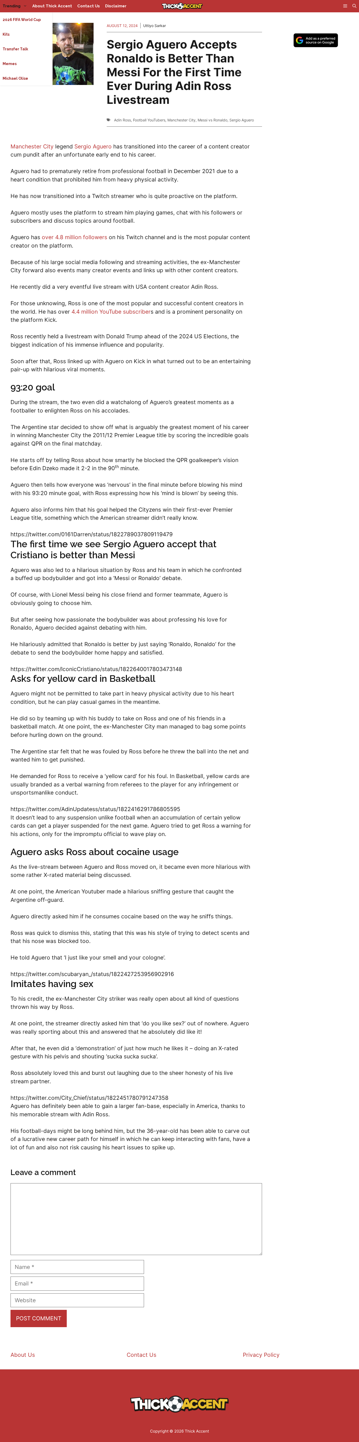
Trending (11, 6)
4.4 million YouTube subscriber (111, 311)
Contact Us (88, 6)
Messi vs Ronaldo (212, 120)
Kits (6, 34)
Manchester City (181, 120)
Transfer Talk (15, 49)
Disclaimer (115, 6)
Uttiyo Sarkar (154, 25)
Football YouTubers (149, 120)
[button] (354, 6)
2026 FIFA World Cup (22, 20)
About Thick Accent (52, 6)
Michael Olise (15, 78)
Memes (10, 64)
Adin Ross (122, 120)
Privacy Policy (261, 1355)
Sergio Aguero (241, 120)
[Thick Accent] (182, 6)
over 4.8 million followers (74, 237)
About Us (23, 1355)
